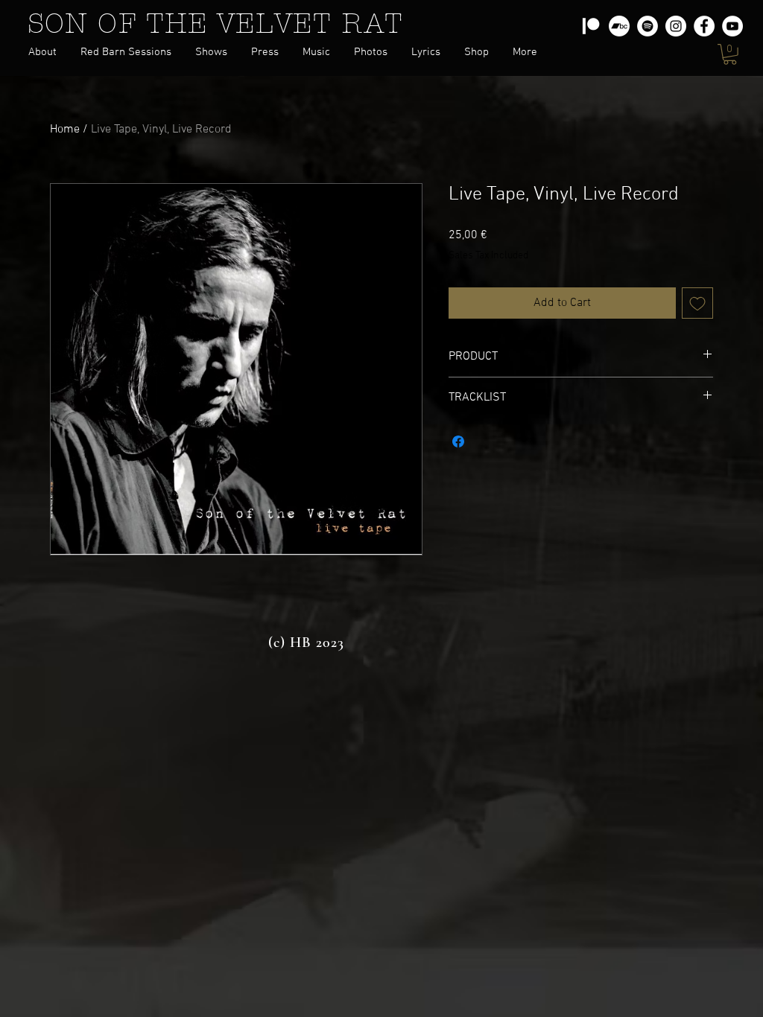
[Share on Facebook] (458, 441)
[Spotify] (647, 26)
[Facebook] (704, 26)
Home (65, 129)
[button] (265, 52)
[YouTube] (732, 26)
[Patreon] (590, 26)
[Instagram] (675, 26)
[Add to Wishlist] (697, 303)
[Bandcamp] (619, 26)
